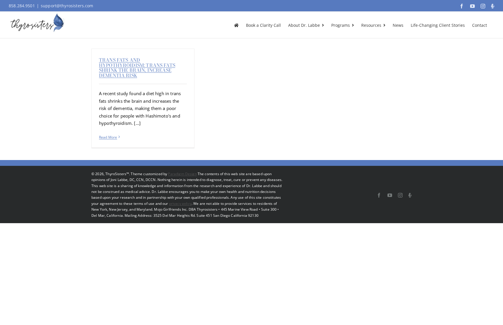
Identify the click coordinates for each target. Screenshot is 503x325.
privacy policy (180, 203)
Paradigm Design (182, 173)
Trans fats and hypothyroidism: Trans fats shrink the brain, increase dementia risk (137, 67)
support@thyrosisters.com (67, 5)
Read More (108, 137)
